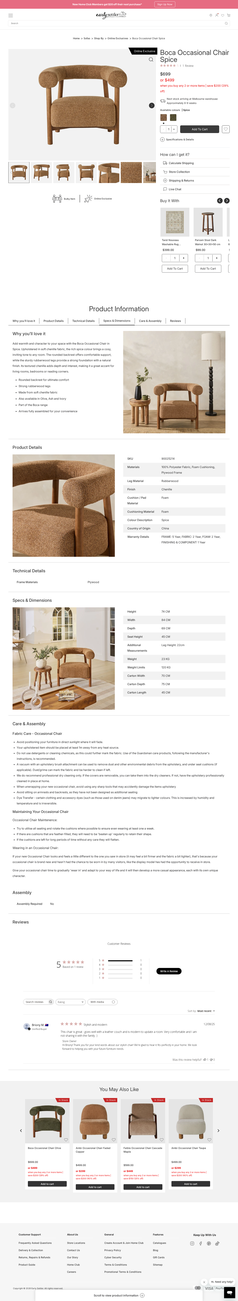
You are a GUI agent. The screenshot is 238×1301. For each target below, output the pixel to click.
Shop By (99, 38)
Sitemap (158, 1264)
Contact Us (73, 1250)
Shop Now (162, 4)
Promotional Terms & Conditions (122, 1271)
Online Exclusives (118, 38)
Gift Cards (159, 1257)
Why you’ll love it (24, 321)
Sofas (87, 38)
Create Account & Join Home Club (124, 1242)
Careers (71, 1271)
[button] (21, 1130)
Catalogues (159, 1242)
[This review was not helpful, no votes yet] (211, 1060)
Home (76, 38)
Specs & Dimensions (116, 320)
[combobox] (119, 23)
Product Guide (27, 1264)
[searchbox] (35, 1002)
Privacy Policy (112, 1250)
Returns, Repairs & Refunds (34, 1257)
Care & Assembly (150, 321)
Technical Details (83, 321)
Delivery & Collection (31, 1250)
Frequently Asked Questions (35, 1242)
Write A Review (169, 971)
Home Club (73, 1264)
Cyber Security (113, 1257)
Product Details (54, 321)
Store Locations (76, 1242)
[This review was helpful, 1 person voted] (205, 1060)
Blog (155, 1250)
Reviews (175, 321)
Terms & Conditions (115, 1264)
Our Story (72, 1257)
